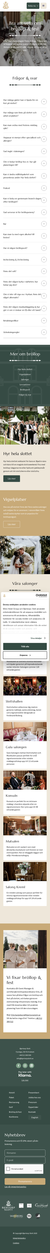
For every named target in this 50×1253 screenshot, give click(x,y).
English (34, 1117)
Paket (11, 1097)
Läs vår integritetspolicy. (15, 1186)
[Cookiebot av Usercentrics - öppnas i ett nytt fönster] (36, 595)
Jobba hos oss (34, 1097)
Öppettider (33, 1107)
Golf (11, 1107)
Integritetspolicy (19, 1238)
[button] (33, 6)
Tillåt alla (25, 646)
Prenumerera (25, 1181)
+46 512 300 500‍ (25, 1055)
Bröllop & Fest (15, 1112)
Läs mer (12, 478)
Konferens (13, 1116)
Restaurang (14, 1102)
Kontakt (32, 1112)
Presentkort (33, 1092)
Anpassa (23, 655)
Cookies (16, 1243)
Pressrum (32, 1102)
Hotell (12, 1092)
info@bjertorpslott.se (25, 1058)
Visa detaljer (36, 638)
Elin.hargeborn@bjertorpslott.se (25, 1015)
